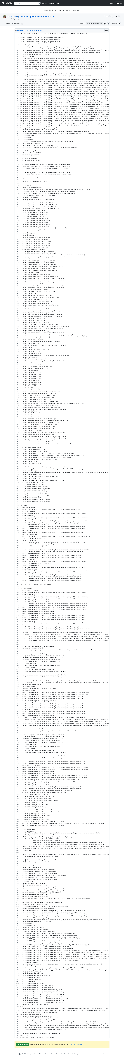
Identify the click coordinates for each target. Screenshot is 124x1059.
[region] (62, 535)
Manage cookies (78, 1054)
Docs (65, 1054)
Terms (36, 1054)
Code (8, 23)
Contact (70, 1054)
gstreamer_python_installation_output (36, 16)
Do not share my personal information (95, 1054)
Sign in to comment (76, 1044)
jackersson (12, 16)
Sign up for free (23, 1044)
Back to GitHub (54, 3)
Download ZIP (116, 23)
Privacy (41, 1054)
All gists (44, 3)
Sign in (111, 3)
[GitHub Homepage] (20, 1054)
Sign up (119, 3)
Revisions (18, 23)
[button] (104, 23)
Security (47, 1054)
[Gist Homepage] (7, 3)
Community (59, 1054)
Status (53, 1054)
